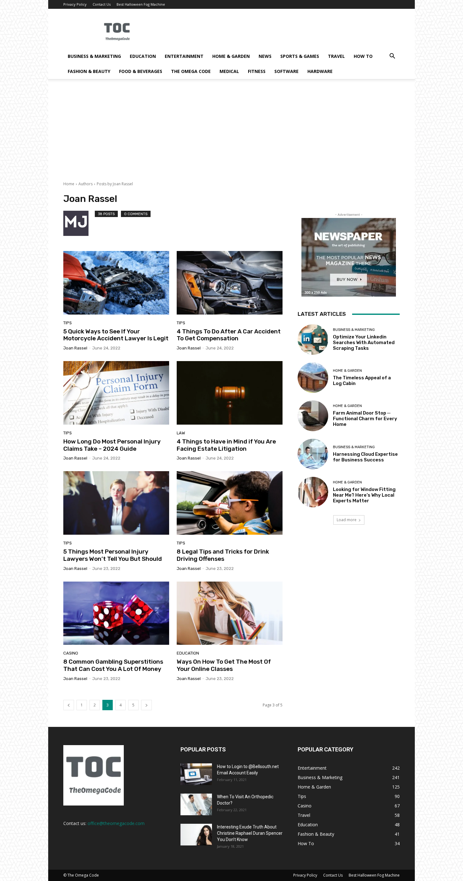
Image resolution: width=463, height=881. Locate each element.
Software (286, 71)
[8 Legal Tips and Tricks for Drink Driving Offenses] (230, 503)
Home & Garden (231, 56)
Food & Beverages (140, 71)
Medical (229, 71)
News (265, 56)
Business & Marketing (94, 56)
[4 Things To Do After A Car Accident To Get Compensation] (230, 283)
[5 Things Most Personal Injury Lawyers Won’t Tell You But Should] (116, 503)
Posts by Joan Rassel (115, 184)
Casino (70, 653)
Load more (347, 519)
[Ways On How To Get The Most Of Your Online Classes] (230, 613)
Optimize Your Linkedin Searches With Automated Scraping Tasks (364, 342)
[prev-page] (68, 705)
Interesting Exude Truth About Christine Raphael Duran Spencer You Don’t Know (250, 833)
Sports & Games (299, 56)
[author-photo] (79, 223)
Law (181, 433)
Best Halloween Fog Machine (141, 4)
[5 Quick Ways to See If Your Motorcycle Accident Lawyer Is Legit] (116, 283)
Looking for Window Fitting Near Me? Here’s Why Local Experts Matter (364, 495)
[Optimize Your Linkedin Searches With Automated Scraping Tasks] (313, 339)
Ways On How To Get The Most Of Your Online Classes (224, 665)
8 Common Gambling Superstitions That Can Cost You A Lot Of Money (113, 665)
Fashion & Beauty (89, 71)
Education (143, 56)
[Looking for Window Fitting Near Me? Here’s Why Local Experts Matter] (313, 492)
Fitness (257, 71)
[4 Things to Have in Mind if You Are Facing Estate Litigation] (230, 393)
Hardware (320, 71)
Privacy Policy (75, 4)
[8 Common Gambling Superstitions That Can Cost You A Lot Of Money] (116, 613)
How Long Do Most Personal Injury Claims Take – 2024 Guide (112, 445)
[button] (392, 57)
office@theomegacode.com (116, 823)
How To (363, 56)
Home (68, 184)
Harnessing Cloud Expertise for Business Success (365, 457)
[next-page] (146, 705)
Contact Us (102, 4)
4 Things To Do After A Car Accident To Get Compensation (229, 335)
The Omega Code (191, 71)
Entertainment (184, 56)
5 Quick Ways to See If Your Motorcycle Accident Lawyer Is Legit (116, 335)
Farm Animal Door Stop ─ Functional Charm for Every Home (365, 418)
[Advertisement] (231, 134)
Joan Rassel (75, 348)
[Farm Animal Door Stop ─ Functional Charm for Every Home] (313, 415)
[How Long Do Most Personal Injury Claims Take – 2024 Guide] (116, 393)
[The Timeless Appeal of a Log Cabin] (313, 377)
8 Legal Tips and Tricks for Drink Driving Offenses (223, 555)
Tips (67, 323)
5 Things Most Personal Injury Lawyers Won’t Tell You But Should (112, 555)
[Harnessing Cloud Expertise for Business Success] (313, 454)
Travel (336, 56)
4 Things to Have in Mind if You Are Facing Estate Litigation (226, 445)
